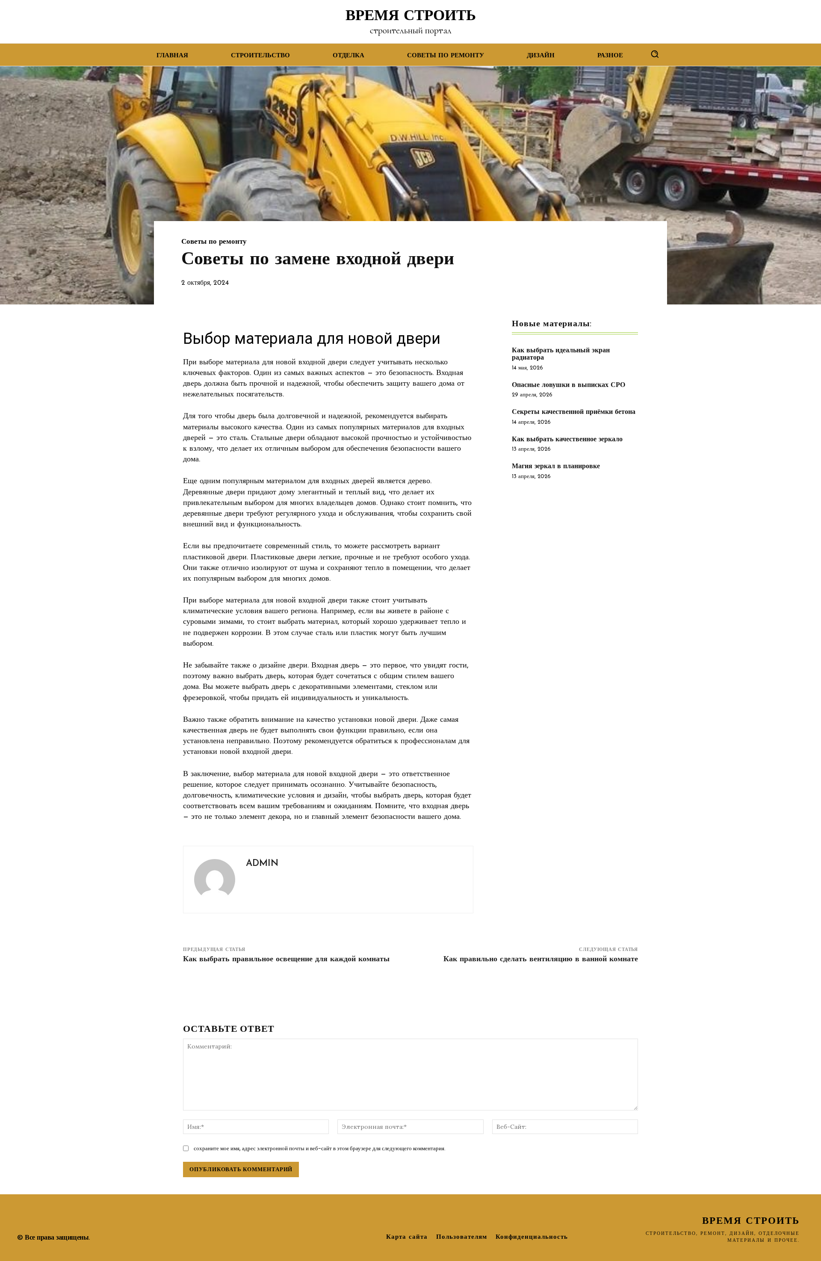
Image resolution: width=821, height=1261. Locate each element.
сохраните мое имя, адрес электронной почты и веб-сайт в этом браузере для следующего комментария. (320, 1148)
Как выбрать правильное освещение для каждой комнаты (286, 959)
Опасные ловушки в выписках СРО (568, 385)
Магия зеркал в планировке (556, 466)
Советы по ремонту (214, 241)
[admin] (214, 879)
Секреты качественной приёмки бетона (573, 412)
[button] (654, 54)
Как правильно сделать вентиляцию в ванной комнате (540, 959)
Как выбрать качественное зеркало (567, 439)
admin (262, 863)
